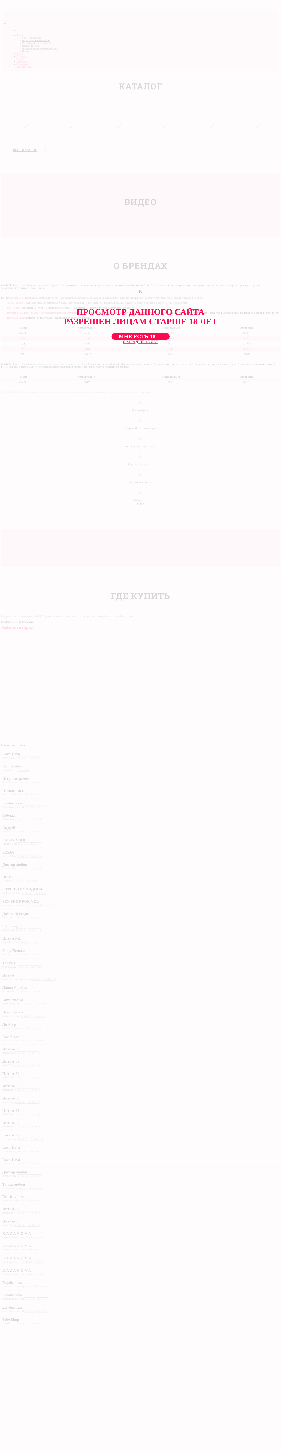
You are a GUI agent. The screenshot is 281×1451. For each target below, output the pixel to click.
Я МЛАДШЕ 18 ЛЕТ (140, 342)
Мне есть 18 (137, 336)
